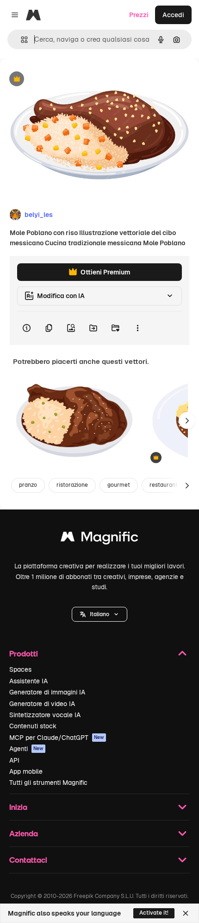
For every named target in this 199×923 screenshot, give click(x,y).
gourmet (118, 485)
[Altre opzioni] (137, 328)
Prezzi (139, 15)
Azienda (23, 833)
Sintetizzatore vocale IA (45, 715)
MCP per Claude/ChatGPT (56, 737)
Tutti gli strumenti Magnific (48, 782)
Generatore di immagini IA (47, 692)
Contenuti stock (32, 726)
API (14, 760)
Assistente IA (28, 681)
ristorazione (72, 485)
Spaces (20, 669)
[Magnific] (99, 539)
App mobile (26, 771)
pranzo (28, 485)
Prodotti (23, 653)
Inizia (18, 807)
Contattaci (28, 860)
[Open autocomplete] (20, 39)
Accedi (173, 15)
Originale (61, 79)
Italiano (99, 614)
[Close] (185, 913)
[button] (99, 614)
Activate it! (153, 913)
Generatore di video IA (42, 704)
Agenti (26, 749)
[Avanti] (187, 420)
